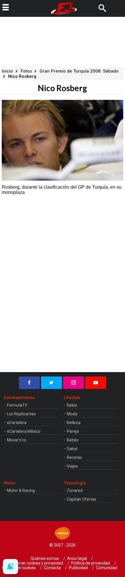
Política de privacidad (90, 563)
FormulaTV (17, 405)
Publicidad (78, 567)
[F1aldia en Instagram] (73, 382)
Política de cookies (19, 567)
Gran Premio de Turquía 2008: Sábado (79, 71)
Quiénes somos (45, 558)
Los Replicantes (21, 414)
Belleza (74, 422)
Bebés (72, 440)
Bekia (72, 405)
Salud (72, 448)
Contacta (52, 567)
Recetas (74, 457)
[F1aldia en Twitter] (51, 382)
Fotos (26, 71)
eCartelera (16, 422)
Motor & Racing (21, 490)
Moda (72, 414)
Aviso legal (77, 558)
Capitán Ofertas (81, 499)
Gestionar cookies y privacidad (35, 563)
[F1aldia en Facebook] (29, 382)
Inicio (7, 71)
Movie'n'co (16, 440)
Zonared (75, 490)
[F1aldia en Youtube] (95, 382)
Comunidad (106, 567)
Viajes (72, 466)
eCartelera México (23, 431)
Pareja (73, 431)
